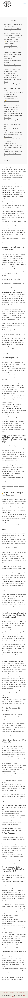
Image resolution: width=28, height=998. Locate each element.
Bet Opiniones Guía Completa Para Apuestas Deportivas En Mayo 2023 (13, 116)
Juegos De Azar (9, 86)
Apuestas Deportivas (10, 31)
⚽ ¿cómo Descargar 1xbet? (12, 29)
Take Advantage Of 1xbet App (13, 132)
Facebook (5, 992)
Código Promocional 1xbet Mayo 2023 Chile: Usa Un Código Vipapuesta (12, 71)
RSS (24, 992)
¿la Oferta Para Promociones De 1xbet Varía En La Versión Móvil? (13, 154)
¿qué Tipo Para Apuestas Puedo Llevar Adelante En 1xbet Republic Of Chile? (12, 107)
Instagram (19, 992)
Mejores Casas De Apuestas (12, 84)
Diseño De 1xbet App (10, 111)
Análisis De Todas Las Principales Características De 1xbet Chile (13, 48)
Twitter (12, 992)
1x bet (3, 930)
